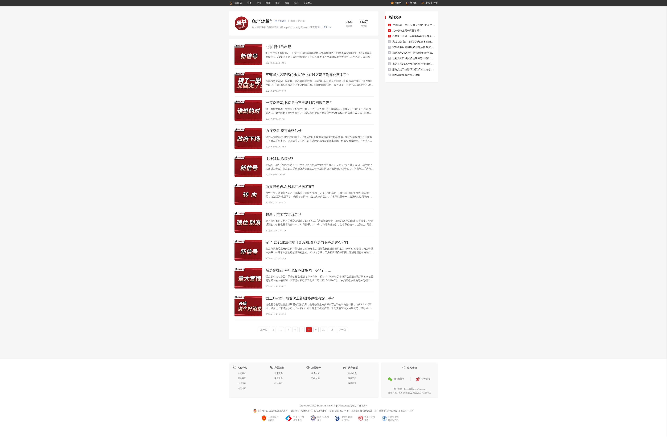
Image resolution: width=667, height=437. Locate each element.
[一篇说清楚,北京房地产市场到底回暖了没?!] (248, 110)
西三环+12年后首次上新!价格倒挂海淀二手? (300, 298)
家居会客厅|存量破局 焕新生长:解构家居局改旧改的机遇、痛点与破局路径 (413, 47)
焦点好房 (352, 373)
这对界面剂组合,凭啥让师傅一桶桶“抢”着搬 (413, 58)
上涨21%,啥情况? (279, 158)
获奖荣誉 (242, 378)
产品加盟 (315, 378)
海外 (296, 3)
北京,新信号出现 (278, 47)
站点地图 (242, 388)
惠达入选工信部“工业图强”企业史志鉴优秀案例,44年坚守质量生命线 (413, 69)
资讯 (259, 3)
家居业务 (278, 378)
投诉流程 (242, 383)
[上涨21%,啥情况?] (248, 166)
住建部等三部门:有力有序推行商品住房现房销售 (413, 25)
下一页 (342, 329)
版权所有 (363, 406)
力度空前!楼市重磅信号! (284, 131)
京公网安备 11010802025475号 (273, 411)
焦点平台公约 (407, 411)
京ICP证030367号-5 (339, 411)
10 (323, 329)
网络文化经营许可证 (388, 411)
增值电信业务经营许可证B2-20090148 (309, 411)
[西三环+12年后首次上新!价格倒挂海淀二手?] (248, 306)
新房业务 (278, 373)
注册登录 (352, 383)
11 (332, 329)
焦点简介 (242, 373)
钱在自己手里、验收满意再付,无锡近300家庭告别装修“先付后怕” (413, 36)
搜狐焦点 (235, 3)
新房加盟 (315, 373)
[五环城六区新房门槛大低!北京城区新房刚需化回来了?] (248, 82)
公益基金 (308, 3)
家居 (277, 3)
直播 (268, 3)
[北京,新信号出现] (248, 54)
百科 (287, 3)
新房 (249, 3)
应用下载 (352, 378)
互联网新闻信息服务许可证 (363, 411)
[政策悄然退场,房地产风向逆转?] (248, 194)
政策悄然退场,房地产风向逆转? (290, 186)
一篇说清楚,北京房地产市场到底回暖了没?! (299, 103)
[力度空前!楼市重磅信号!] (248, 138)
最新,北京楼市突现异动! (284, 214)
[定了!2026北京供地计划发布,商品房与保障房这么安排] (248, 250)
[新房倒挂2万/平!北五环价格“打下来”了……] (248, 278)
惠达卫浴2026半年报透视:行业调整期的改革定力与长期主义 (413, 63)
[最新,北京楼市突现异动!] (248, 222)
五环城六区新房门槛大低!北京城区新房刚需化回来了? (307, 75)
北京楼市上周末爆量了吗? (406, 30)
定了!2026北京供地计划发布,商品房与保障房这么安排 (307, 242)
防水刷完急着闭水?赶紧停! (406, 75)
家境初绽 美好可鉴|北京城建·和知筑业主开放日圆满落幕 (413, 41)
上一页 (263, 329)
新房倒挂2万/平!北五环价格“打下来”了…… (298, 270)
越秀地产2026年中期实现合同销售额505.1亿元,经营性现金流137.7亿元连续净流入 (413, 52)
